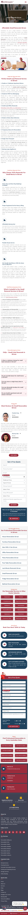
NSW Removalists (7, 755)
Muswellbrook (7, 609)
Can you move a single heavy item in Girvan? (12, 382)
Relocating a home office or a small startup (11, 107)
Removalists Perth (5, 842)
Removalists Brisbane (6, 848)
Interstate (17, 723)
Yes (15, 720)
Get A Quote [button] (4, 913)
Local (22, 723)
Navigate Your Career (6, 894)
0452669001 (10, 780)
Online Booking (4, 873)
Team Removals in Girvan (11, 297)
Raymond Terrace (21, 601)
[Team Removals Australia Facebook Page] (2, 832)
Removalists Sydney (5, 853)
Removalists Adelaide (6, 846)
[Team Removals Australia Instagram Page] (6, 832)
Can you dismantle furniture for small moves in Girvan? (12, 388)
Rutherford (21, 605)
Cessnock (7, 597)
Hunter (11, 19)
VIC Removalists (21, 750)
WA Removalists (21, 760)
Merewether (21, 609)
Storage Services (5, 871)
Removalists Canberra (6, 855)
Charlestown (7, 601)
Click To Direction (11, 789)
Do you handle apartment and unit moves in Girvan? (12, 393)
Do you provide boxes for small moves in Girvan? (13, 376)
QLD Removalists (21, 755)
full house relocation (22, 42)
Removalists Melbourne (6, 840)
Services (3, 885)
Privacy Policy (4, 901)
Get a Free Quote (14, 677)
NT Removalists (21, 745)
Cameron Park (7, 618)
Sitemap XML (4, 896)
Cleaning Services (5, 865)
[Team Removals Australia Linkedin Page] (13, 832)
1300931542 (15, 518)
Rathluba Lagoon (21, 618)
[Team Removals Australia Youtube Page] (24, 832)
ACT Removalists (7, 745)
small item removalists (18, 327)
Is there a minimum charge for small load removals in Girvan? (12, 361)
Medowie (7, 614)
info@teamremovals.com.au (13, 768)
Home (4, 19)
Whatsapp (24, 913)
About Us (3, 883)
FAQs (2, 888)
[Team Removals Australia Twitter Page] (10, 832)
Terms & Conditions (5, 898)
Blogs (2, 890)
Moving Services (4, 863)
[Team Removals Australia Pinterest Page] (17, 832)
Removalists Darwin (5, 850)
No (18, 720)
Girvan (15, 19)
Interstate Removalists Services (8, 867)
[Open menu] (25, 2)
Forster (21, 597)
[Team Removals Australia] (7, 2)
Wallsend (7, 605)
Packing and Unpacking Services (8, 869)
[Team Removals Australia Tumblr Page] (20, 832)
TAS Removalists (7, 760)
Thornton (21, 614)
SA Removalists (7, 750)
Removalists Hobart (5, 844)
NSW (7, 19)
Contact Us (3, 892)
